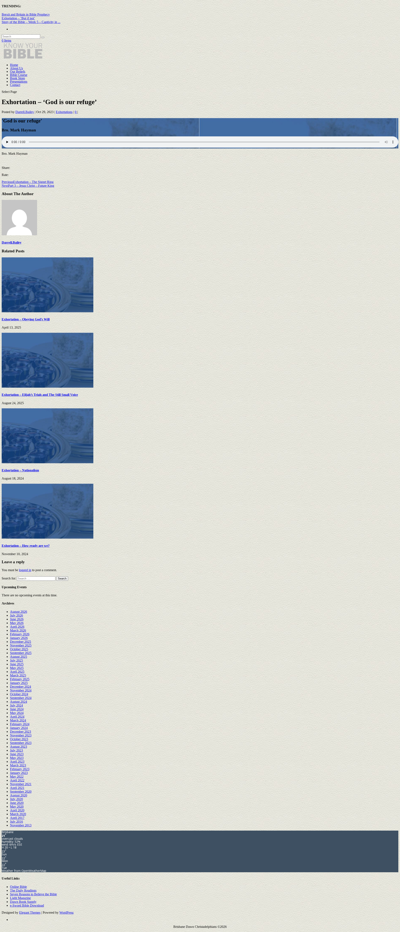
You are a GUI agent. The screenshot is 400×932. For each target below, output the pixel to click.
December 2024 (20, 686)
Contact (15, 85)
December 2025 (20, 641)
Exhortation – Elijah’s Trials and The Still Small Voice (40, 394)
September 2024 (20, 698)
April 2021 (17, 788)
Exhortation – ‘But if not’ (18, 18)
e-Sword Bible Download (27, 905)
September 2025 (20, 653)
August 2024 (18, 701)
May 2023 (17, 758)
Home (14, 65)
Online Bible (18, 886)
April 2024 (17, 716)
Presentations (18, 81)
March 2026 (18, 630)
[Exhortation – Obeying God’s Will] (47, 311)
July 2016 (16, 821)
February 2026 (19, 634)
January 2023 (19, 773)
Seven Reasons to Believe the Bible (33, 894)
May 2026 (17, 623)
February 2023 (19, 769)
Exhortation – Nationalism (20, 470)
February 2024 (19, 724)
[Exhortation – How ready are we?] (47, 537)
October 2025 (19, 649)
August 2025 (18, 656)
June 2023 (17, 754)
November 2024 (20, 690)
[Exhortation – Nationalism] (47, 462)
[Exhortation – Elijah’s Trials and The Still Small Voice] (47, 386)
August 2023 (18, 746)
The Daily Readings (23, 890)
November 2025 (20, 645)
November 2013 (20, 825)
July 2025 (16, 660)
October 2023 (19, 739)
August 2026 (18, 611)
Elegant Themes (29, 912)
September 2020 (20, 791)
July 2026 (16, 615)
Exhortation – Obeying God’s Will (26, 319)
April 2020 (17, 810)
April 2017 (17, 818)
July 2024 (16, 705)
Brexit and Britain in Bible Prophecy (26, 14)
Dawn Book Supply (23, 901)
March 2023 (18, 765)
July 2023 (16, 750)
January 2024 (19, 728)
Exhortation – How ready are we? (26, 545)
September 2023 (20, 743)
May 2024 (17, 713)
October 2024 (19, 694)
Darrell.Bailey (24, 112)
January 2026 (19, 638)
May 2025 (17, 668)
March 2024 (18, 720)
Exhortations (64, 112)
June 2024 (17, 709)
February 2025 (19, 679)
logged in (25, 570)
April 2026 (17, 626)
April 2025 (17, 671)
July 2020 (16, 799)
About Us (16, 68)
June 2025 (17, 664)
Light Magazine (20, 898)
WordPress (66, 912)
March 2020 (18, 814)
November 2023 (20, 735)
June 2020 (17, 803)
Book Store (17, 78)
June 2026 (17, 619)
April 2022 (17, 780)
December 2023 (20, 731)
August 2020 (18, 795)
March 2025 (18, 675)
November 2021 (20, 784)
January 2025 (19, 683)
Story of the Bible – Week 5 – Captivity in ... (31, 22)
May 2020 (17, 806)
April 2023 (17, 761)
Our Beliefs (17, 71)
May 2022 (17, 776)
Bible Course (18, 75)
